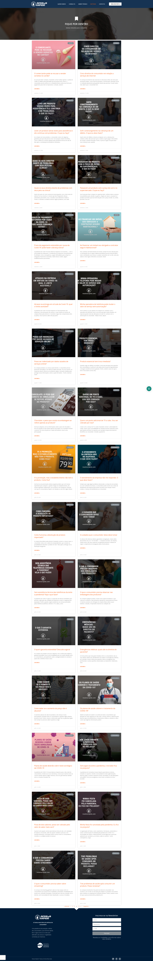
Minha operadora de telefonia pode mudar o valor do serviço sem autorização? (97, 305)
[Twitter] (113, 959)
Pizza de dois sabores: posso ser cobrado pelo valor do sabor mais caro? (52, 826)
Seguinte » (86, 906)
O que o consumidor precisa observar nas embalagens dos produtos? (96, 593)
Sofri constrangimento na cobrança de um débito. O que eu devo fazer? (96, 132)
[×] (149, 388)
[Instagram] (119, 959)
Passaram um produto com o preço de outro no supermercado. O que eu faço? (98, 189)
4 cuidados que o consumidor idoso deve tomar (98, 535)
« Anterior (66, 906)
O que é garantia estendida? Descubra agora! (52, 649)
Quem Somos (62, 4)
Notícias (93, 4)
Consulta (72, 4)
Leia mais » (37, 88)
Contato (102, 4)
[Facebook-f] (116, 959)
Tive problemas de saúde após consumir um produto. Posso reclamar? (97, 885)
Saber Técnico (82, 4)
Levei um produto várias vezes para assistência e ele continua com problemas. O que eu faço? (53, 132)
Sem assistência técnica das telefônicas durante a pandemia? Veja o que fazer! (53, 593)
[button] (115, 4)
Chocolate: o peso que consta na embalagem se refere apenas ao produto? (53, 421)
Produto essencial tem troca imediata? (95, 361)
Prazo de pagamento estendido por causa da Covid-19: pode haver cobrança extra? (51, 246)
